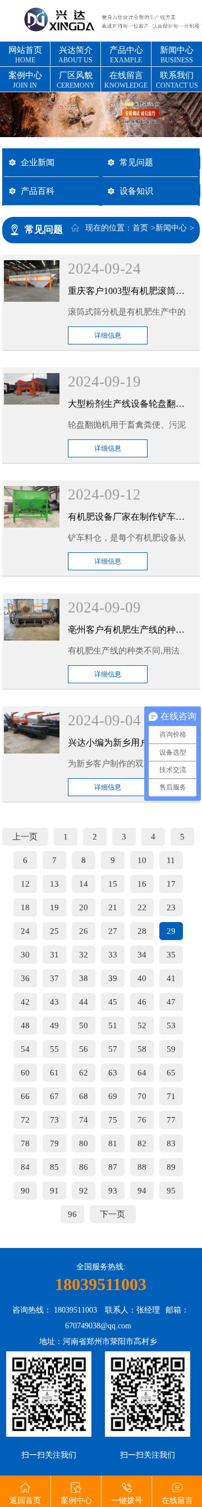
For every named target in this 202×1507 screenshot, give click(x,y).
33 (112, 954)
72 (25, 1119)
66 (25, 1096)
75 (112, 1119)
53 (171, 1025)
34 (141, 954)
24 (25, 931)
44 (83, 1001)
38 (83, 978)
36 (25, 978)
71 (171, 1096)
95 (171, 1190)
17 (171, 883)
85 (54, 1167)
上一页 (25, 836)
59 (171, 1049)
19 (54, 907)
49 (54, 1025)
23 (171, 907)
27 (112, 931)
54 (25, 1049)
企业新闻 (37, 162)
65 (171, 1072)
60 (25, 1072)
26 (83, 931)
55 (54, 1049)
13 (54, 883)
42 (25, 1001)
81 (112, 1143)
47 (171, 1001)
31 (54, 954)
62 (83, 1072)
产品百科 (37, 191)
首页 (140, 228)
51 (112, 1025)
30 (25, 954)
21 (112, 907)
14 (83, 883)
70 (141, 1096)
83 (171, 1143)
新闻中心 (171, 228)
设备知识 (136, 191)
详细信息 (107, 335)
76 (141, 1119)
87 (112, 1167)
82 (141, 1143)
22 (141, 907)
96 (72, 1214)
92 (83, 1190)
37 (54, 978)
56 (83, 1049)
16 (141, 883)
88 (141, 1167)
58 (141, 1049)
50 (83, 1025)
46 (141, 1001)
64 (141, 1072)
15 (112, 883)
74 (83, 1119)
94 (141, 1190)
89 (171, 1167)
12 (25, 883)
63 (112, 1072)
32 (83, 954)
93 (112, 1190)
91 (54, 1190)
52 (141, 1025)
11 (171, 860)
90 (25, 1190)
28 (141, 931)
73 (54, 1119)
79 (54, 1143)
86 (83, 1167)
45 (112, 1001)
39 (112, 978)
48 (25, 1025)
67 (54, 1096)
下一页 (112, 1214)
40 (141, 978)
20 (83, 907)
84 (25, 1167)
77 (171, 1119)
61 (54, 1072)
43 (54, 1001)
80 (83, 1143)
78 (25, 1143)
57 (112, 1049)
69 (112, 1096)
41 (171, 978)
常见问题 (136, 162)
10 (141, 860)
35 (171, 954)
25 (54, 931)
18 (25, 907)
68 (83, 1096)
